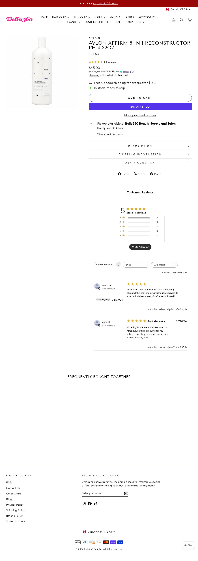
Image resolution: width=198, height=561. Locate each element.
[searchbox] (104, 264)
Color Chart (13, 493)
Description (140, 146)
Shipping (94, 75)
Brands (72, 22)
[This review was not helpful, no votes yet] (183, 309)
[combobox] (136, 265)
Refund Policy (14, 515)
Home (43, 17)
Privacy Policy (15, 504)
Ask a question (140, 162)
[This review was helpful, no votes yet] (177, 309)
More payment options (140, 115)
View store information (110, 134)
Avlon (95, 37)
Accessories (147, 17)
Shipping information (140, 154)
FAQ (9, 482)
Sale (119, 22)
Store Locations (16, 521)
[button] (140, 71)
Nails (99, 17)
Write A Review (140, 246)
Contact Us (13, 488)
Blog (9, 499)
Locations (134, 22)
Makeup (115, 17)
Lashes (129, 17)
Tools (58, 22)
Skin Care (80, 17)
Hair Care (59, 17)
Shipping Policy (15, 510)
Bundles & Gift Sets (98, 22)
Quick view (28, 426)
